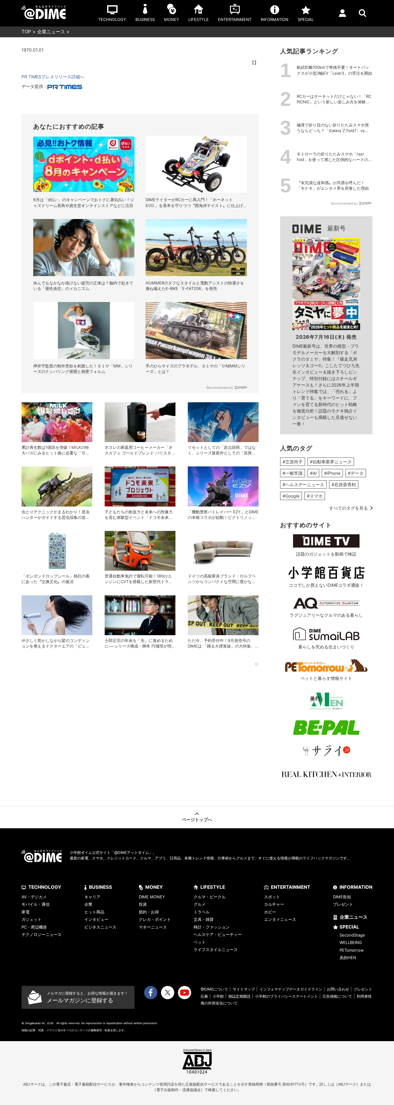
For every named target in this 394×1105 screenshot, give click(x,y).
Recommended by (220, 387)
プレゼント (343, 904)
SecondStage (352, 935)
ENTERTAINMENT (290, 887)
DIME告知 (342, 896)
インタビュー (96, 919)
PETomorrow (352, 950)
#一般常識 (293, 473)
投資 (143, 904)
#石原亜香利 (344, 484)
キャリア (92, 896)
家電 (26, 911)
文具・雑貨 (204, 919)
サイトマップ (244, 989)
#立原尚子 (293, 461)
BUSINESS (100, 887)
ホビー (270, 911)
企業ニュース (51, 32)
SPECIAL (349, 927)
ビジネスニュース (100, 927)
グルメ (200, 904)
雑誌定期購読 (239, 996)
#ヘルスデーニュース (303, 484)
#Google (291, 496)
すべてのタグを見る (348, 508)
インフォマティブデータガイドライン (290, 989)
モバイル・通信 (36, 904)
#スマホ (315, 496)
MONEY (154, 887)
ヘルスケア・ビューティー (218, 934)
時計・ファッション (212, 927)
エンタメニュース (280, 919)
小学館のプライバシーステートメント (286, 996)
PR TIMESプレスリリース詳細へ (53, 76)
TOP (26, 32)
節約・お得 (149, 911)
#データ (356, 473)
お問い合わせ (338, 989)
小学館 (218, 996)
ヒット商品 (94, 911)
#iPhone (332, 473)
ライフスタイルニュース (216, 949)
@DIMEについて (214, 989)
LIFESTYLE (212, 887)
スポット (272, 896)
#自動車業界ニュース (331, 461)
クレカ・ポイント (155, 919)
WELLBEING (351, 942)
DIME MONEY (152, 896)
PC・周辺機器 (34, 927)
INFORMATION (356, 887)
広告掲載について (337, 996)
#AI (313, 473)
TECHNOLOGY (44, 887)
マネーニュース (153, 927)
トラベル (202, 911)
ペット (200, 942)
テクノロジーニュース (42, 934)
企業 (88, 904)
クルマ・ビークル (210, 896)
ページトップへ (197, 819)
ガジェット (32, 919)
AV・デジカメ (34, 896)
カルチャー (274, 904)
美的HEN (348, 957)
